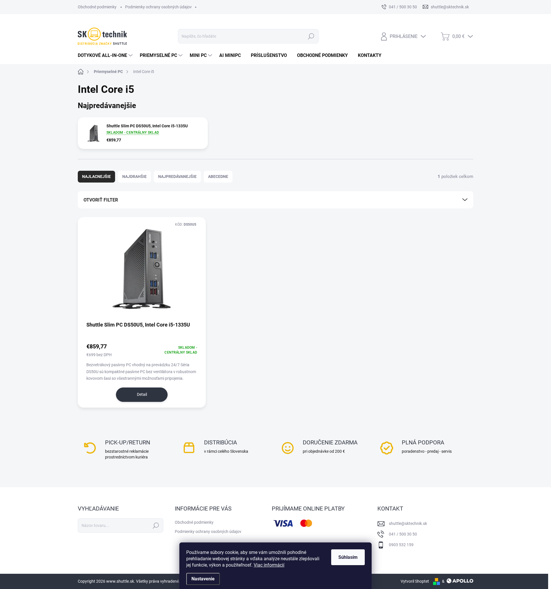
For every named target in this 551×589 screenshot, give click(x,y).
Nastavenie (203, 579)
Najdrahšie (134, 176)
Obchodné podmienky (97, 7)
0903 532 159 (401, 544)
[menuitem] (106, 55)
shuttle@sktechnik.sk (408, 523)
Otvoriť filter (101, 200)
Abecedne (218, 176)
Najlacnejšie (96, 176)
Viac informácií (269, 565)
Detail (142, 394)
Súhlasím (348, 557)
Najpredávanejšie (177, 176)
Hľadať (311, 36)
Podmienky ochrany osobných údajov (158, 7)
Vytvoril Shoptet (415, 581)
